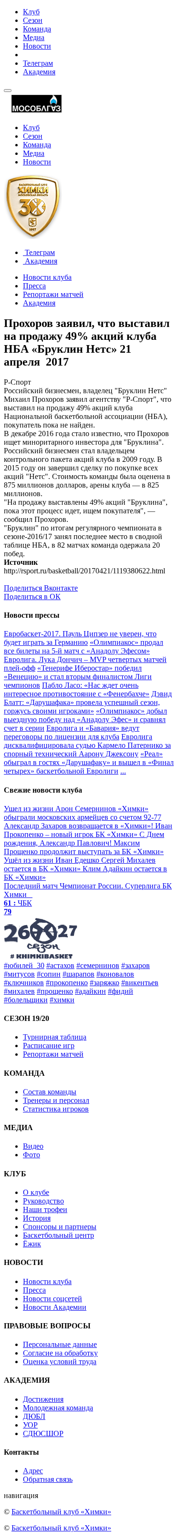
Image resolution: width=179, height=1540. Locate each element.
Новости (37, 46)
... (123, 771)
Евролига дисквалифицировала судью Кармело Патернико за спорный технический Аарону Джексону (87, 745)
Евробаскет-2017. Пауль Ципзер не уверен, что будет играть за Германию (80, 638)
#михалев (19, 991)
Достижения (43, 1399)
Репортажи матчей (53, 294)
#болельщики (26, 1000)
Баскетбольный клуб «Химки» (61, 1512)
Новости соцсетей (52, 1299)
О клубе (36, 1192)
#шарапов (79, 974)
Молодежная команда (58, 1408)
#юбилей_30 (24, 965)
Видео (33, 1146)
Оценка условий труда (59, 1361)
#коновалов (115, 974)
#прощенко (55, 991)
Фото (31, 1155)
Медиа (33, 37)
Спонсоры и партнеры (59, 1227)
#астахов (60, 965)
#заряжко (104, 983)
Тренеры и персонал (56, 1100)
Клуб (31, 12)
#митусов (19, 974)
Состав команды (49, 1092)
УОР (30, 1425)
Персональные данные (60, 1344)
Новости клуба (47, 277)
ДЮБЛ (34, 1416)
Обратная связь (48, 1479)
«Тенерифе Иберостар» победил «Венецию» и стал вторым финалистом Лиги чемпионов (78, 676)
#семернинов (97, 965)
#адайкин (90, 991)
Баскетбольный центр (58, 1235)
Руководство (43, 1201)
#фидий (120, 991)
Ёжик (32, 1244)
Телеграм (38, 63)
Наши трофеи (45, 1209)
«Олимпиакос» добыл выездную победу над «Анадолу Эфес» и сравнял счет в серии (85, 719)
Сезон (32, 20)
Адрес (33, 1471)
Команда (37, 29)
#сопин (49, 974)
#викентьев (139, 983)
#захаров (135, 965)
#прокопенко (67, 983)
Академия (39, 72)
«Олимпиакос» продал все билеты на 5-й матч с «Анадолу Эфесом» (83, 646)
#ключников (24, 983)
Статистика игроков (56, 1109)
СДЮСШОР (43, 1433)
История (37, 1218)
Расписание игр (48, 1045)
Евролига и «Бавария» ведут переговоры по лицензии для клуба (71, 732)
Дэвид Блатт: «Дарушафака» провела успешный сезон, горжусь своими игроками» (88, 702)
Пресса (34, 286)
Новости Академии (54, 1307)
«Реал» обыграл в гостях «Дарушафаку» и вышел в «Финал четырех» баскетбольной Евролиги (89, 762)
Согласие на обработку (60, 1353)
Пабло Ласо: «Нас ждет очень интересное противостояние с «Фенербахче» (76, 689)
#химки (62, 1000)
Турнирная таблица (54, 1037)
